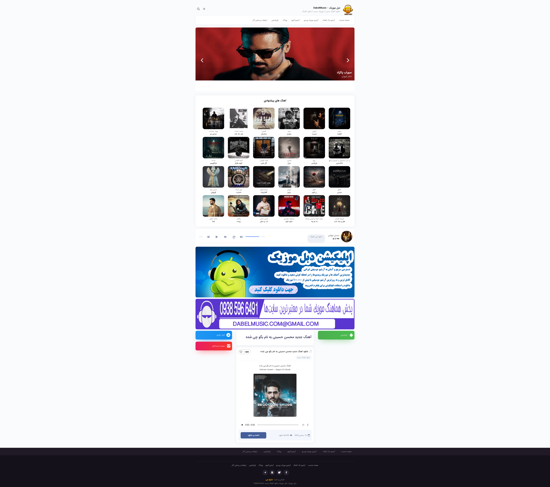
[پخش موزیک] (275, 314)
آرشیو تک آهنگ (329, 20)
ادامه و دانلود (253, 435)
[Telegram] (265, 472)
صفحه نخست (344, 20)
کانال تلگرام (221, 335)
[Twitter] (279, 472)
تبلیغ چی (269, 479)
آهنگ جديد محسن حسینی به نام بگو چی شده (279, 337)
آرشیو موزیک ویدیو (311, 20)
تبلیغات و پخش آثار (260, 20)
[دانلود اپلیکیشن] (275, 272)
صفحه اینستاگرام (218, 346)
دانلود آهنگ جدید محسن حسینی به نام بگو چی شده (284, 351)
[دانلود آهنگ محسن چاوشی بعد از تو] (346, 236)
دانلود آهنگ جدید (303, 357)
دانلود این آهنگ (316, 236)
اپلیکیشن (274, 20)
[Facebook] (286, 472)
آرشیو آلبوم (295, 20)
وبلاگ (285, 20)
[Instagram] (272, 472)
